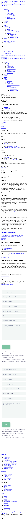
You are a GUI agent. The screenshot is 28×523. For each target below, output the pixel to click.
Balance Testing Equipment (10, 463)
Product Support (7, 485)
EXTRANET (8, 42)
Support (5, 22)
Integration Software (8, 467)
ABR (8, 10)
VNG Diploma (7, 478)
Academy (6, 21)
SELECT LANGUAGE (9, 41)
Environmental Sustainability (13, 32)
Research (9, 33)
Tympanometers (10, 14)
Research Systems (11, 18)
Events (5, 23)
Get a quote (3, 122)
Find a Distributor (5, 276)
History (5, 497)
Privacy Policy (7, 509)
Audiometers (10, 13)
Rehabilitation (10, 19)
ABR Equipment (8, 459)
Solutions (6, 9)
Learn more (3, 167)
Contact (5, 38)
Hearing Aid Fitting (11, 15)
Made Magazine (7, 490)
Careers (8, 29)
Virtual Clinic (7, 479)
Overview (3, 125)
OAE (8, 11)
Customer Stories (8, 489)
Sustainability (10, 30)
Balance (8, 17)
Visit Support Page (5, 257)
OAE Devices (7, 460)
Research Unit (13, 34)
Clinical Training (7, 474)
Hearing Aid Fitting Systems (10, 461)
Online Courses (7, 475)
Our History (9, 28)
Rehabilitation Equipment (10, 464)
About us (6, 26)
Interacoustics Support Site (7, 284)
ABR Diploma (7, 476)
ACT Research (13, 36)
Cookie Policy (7, 508)
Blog (5, 25)
